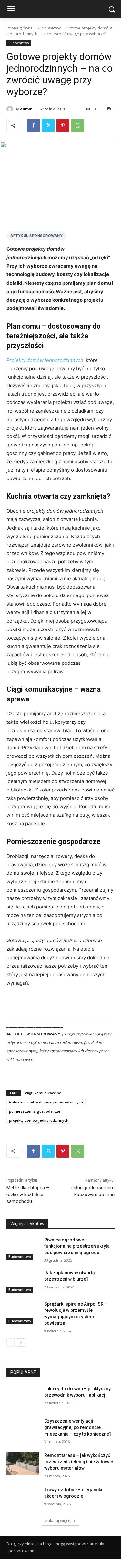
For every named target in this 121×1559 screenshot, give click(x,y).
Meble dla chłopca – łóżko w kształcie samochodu (27, 1194)
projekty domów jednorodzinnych (38, 1120)
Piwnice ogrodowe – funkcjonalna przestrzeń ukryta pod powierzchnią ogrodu (77, 1246)
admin (26, 108)
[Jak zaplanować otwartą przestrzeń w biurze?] (22, 1281)
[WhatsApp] (77, 125)
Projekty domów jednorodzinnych (44, 360)
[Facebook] (33, 125)
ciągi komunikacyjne (43, 1093)
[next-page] (21, 1342)
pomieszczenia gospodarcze (34, 1111)
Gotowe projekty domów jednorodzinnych (46, 1102)
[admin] (10, 109)
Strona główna (19, 28)
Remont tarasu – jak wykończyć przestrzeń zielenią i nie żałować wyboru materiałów (78, 1462)
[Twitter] (48, 125)
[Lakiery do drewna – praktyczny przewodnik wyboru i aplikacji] (22, 1397)
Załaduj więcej (58, 1520)
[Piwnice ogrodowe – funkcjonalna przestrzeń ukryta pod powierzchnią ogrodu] (22, 1248)
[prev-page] (10, 1342)
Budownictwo (49, 28)
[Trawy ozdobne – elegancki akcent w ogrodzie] (22, 1498)
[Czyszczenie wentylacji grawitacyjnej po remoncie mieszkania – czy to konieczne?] (22, 1429)
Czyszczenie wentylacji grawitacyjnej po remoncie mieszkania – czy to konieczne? (78, 1427)
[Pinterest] (62, 125)
